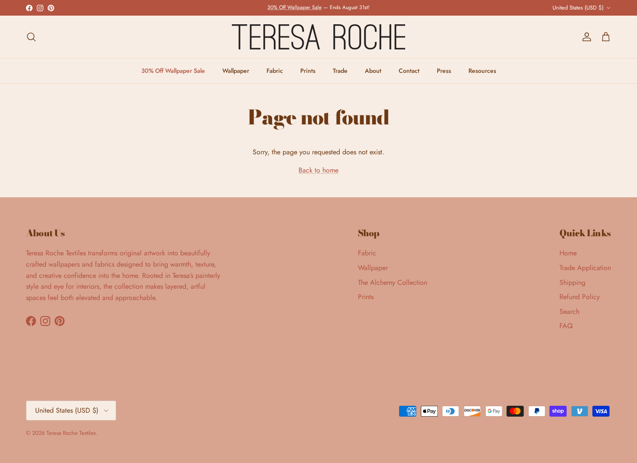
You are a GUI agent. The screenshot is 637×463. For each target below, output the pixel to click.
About (373, 70)
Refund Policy (579, 297)
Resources (482, 70)
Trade (340, 70)
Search (569, 311)
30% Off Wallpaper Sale (294, 7)
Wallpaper (235, 70)
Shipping (572, 282)
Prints (307, 70)
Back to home (318, 170)
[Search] (31, 37)
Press (444, 70)
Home (568, 253)
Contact (409, 70)
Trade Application (585, 268)
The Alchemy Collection (392, 282)
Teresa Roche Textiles (71, 433)
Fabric (274, 70)
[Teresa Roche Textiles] (318, 36)
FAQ (566, 326)
